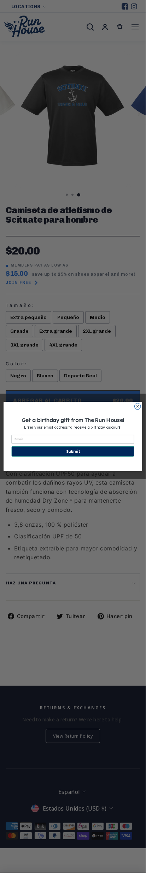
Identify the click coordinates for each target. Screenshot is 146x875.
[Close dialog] (137, 406)
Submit (73, 451)
